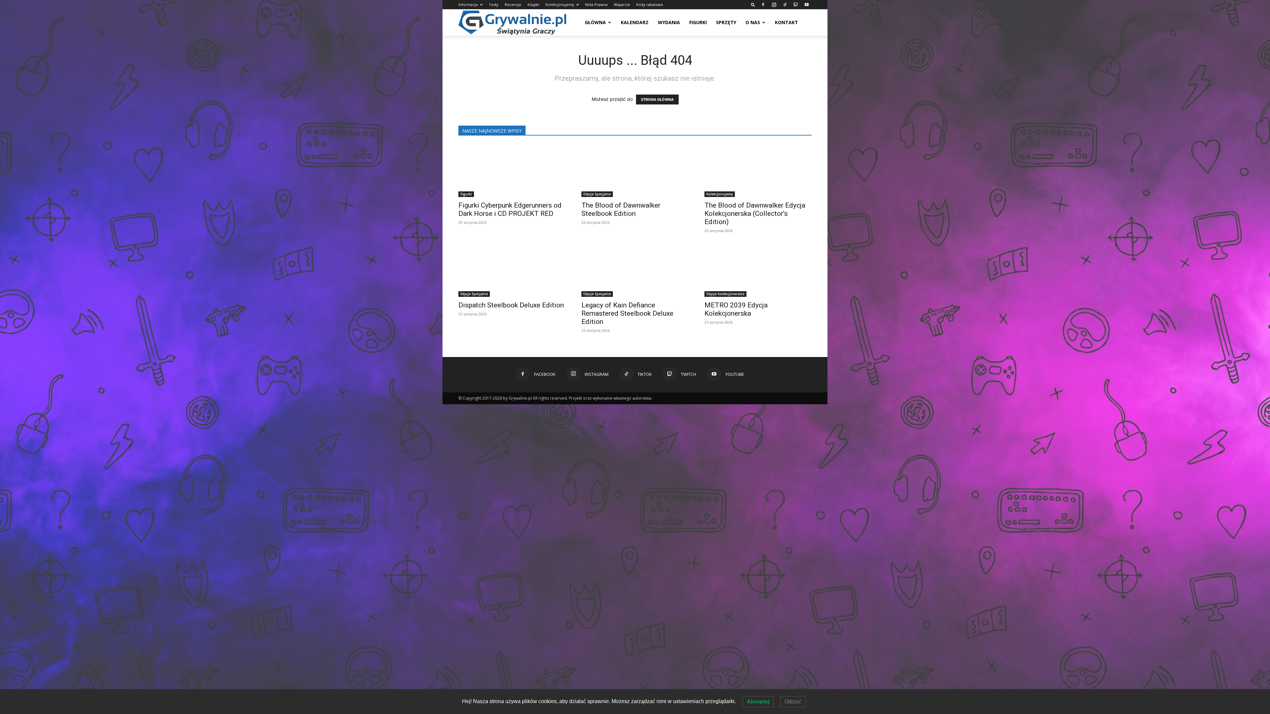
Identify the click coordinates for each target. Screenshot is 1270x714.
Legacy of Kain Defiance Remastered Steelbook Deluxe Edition (627, 313)
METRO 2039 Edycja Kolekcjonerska (736, 309)
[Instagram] (774, 4)
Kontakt (786, 22)
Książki (533, 4)
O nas (752, 22)
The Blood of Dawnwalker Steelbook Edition (620, 209)
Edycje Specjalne (597, 194)
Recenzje (513, 4)
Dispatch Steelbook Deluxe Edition (511, 305)
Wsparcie (622, 4)
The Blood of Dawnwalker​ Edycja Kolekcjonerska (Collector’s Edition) (754, 213)
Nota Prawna (596, 4)
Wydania (669, 22)
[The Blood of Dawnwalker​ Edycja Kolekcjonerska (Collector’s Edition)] (758, 170)
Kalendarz (635, 22)
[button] (753, 4)
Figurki (698, 22)
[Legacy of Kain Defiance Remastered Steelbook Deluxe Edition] (635, 270)
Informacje (468, 4)
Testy (493, 4)
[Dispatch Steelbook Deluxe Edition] (512, 270)
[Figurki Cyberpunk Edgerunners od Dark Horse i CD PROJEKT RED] (512, 170)
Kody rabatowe (649, 4)
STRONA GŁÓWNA (657, 99)
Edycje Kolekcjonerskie (725, 294)
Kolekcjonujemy (559, 4)
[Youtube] (807, 4)
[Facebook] (763, 4)
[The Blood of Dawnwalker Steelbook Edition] (635, 170)
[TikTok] (785, 4)
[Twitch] (796, 4)
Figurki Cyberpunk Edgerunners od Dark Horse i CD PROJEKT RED (510, 209)
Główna (595, 22)
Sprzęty (726, 22)
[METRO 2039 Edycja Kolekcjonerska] (758, 270)
